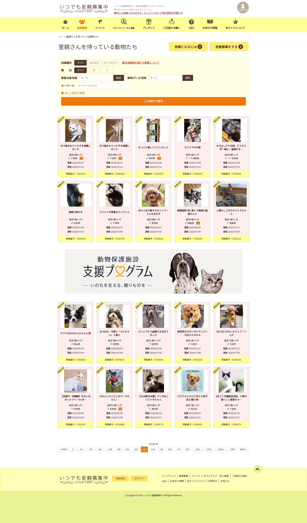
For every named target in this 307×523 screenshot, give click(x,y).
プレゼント (149, 28)
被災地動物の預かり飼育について (140, 62)
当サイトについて (235, 28)
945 (198, 449)
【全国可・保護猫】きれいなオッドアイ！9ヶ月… (76, 397)
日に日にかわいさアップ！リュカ (231, 333)
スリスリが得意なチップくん (114, 212)
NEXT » (243, 449)
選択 (118, 77)
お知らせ (225, 481)
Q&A (191, 28)
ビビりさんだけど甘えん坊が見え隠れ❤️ (192, 397)
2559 (220, 449)
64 (91, 449)
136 (170, 449)
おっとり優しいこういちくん (153, 147)
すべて (80, 62)
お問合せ (212, 481)
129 (110, 449)
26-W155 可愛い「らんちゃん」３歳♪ (115, 333)
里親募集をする (226, 46)
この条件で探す (153, 101)
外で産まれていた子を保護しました (76, 147)
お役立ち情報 (210, 28)
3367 (232, 449)
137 (178, 449)
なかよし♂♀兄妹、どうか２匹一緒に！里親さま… (231, 147)
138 (187, 449)
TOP (61, 36)
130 (119, 449)
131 (127, 449)
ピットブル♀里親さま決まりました (153, 333)
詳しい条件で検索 (75, 93)
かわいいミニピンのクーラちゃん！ (114, 397)
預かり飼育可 (110, 62)
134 (153, 449)
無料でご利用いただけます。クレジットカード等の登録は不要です (148, 13)
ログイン (139, 478)
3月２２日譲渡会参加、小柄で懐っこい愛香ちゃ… (231, 397)
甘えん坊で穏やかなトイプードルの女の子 (153, 212)
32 (81, 449)
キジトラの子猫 (192, 147)
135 (161, 449)
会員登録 (120, 478)
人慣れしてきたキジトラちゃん (231, 212)
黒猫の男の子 (76, 212)
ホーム (65, 28)
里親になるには (185, 46)
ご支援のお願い (172, 28)
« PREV (63, 449)
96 (100, 449)
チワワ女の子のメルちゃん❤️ (75, 333)
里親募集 (82, 28)
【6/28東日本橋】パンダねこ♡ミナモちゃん (153, 397)
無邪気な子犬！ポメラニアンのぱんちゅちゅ (192, 333)
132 (136, 449)
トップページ (169, 475)
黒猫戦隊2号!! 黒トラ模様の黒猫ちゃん (192, 212)
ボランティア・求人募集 (216, 475)
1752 (208, 449)
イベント (100, 28)
